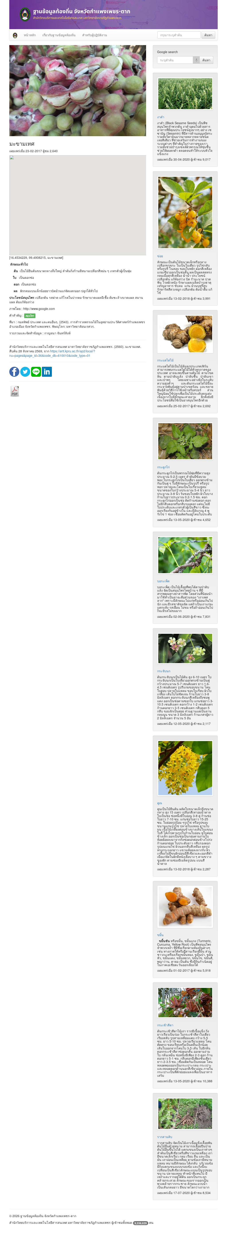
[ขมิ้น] (185, 906)
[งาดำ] (185, 93)
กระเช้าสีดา (165, 1025)
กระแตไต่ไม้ (165, 360)
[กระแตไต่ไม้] (185, 334)
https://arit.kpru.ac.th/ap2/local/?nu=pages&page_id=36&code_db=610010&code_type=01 (52, 353)
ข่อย (160, 256)
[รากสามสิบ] (185, 1113)
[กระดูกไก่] (185, 441)
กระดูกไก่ (163, 467)
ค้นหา (208, 35)
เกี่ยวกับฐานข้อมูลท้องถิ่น (59, 35)
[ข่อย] (185, 212)
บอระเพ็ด (163, 581)
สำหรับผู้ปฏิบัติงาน (94, 35)
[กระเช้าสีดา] (185, 1002)
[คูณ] (185, 768)
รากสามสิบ (164, 1136)
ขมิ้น (160, 935)
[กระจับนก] (185, 648)
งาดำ (160, 117)
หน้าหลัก (30, 35)
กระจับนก (163, 671)
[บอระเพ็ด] (185, 555)
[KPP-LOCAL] (15, 34)
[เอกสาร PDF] (14, 391)
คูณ (159, 803)
